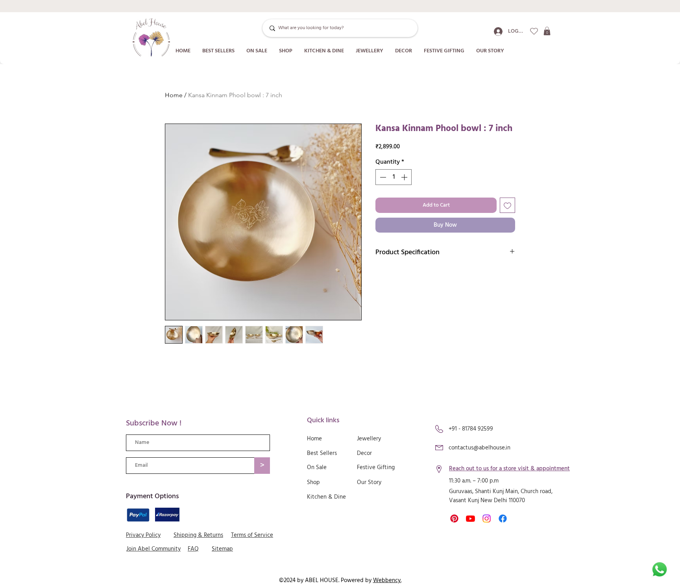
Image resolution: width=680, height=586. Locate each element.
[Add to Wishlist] (507, 205)
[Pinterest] (454, 518)
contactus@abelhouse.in (479, 448)
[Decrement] (382, 177)
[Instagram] (486, 518)
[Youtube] (470, 518)
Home (174, 95)
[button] (547, 31)
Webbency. (387, 580)
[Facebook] (502, 518)
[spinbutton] (393, 177)
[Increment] (404, 177)
